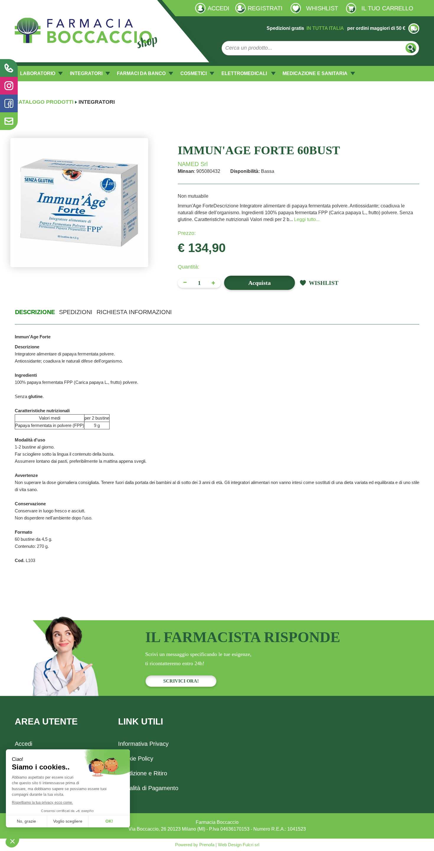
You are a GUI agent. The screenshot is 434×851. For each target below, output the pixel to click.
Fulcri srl (251, 844)
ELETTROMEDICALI (244, 73)
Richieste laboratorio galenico (46, 7)
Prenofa (206, 844)
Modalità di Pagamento (148, 788)
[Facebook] (9, 103)
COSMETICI (193, 73)
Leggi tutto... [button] (306, 219)
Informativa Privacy (143, 743)
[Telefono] (9, 68)
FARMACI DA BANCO (141, 73)
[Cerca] (410, 48)
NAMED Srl (193, 164)
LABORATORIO (37, 73)
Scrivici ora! (181, 680)
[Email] (9, 121)
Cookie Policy (135, 758)
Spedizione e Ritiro (142, 773)
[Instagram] (9, 86)
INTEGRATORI (86, 73)
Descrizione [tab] (35, 312)
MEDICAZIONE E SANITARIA (315, 73)
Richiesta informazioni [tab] (134, 312)
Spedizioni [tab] (75, 312)
